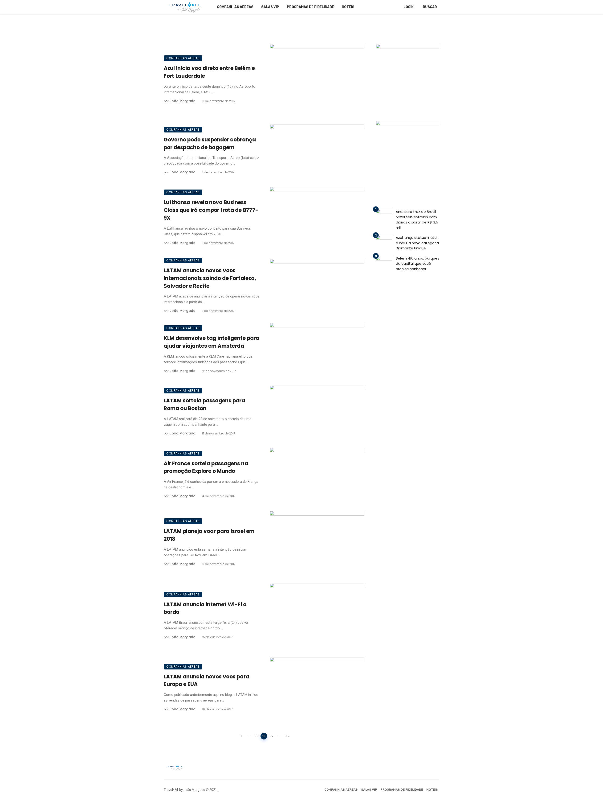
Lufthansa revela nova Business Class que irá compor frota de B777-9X (211, 210)
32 (271, 736)
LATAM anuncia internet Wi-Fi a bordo (205, 608)
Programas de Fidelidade (310, 7)
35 (287, 736)
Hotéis (348, 7)
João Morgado (183, 101)
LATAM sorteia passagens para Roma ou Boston (204, 404)
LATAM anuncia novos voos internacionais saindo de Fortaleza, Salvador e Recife (210, 278)
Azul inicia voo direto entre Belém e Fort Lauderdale (209, 72)
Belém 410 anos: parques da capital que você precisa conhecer (417, 263)
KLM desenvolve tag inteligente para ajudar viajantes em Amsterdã (211, 342)
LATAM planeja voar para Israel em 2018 (209, 535)
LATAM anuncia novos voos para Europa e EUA (206, 680)
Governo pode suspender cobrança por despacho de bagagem (210, 143)
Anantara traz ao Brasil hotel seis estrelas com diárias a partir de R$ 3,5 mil (417, 219)
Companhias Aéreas (235, 7)
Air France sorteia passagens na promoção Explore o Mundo (206, 467)
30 (256, 736)
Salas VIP (270, 7)
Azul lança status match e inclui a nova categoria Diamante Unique (417, 243)
